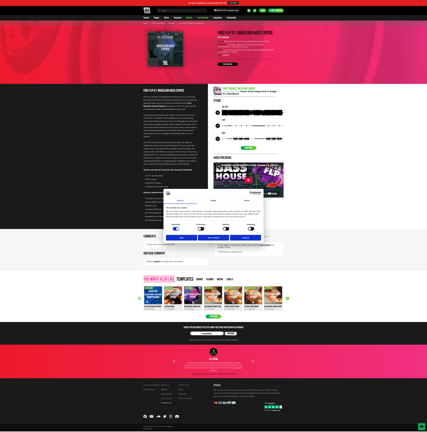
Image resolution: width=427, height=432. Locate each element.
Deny (182, 238)
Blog (180, 389)
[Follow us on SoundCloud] (158, 417)
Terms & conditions (151, 385)
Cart (249, 10)
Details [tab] (213, 200)
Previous (139, 298)
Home (145, 23)
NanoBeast (233, 94)
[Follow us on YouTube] (151, 417)
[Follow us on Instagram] (170, 417)
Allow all (245, 238)
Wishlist (254, 10)
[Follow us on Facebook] (145, 417)
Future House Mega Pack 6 (254, 91)
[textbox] (182, 11)
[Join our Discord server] (177, 417)
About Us (165, 385)
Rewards (182, 394)
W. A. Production (223, 37)
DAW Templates (158, 23)
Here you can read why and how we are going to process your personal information (213, 340)
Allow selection (214, 238)
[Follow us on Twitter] (164, 417)
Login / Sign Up (275, 10)
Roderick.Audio (185, 398)
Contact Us (166, 403)
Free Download (228, 64)
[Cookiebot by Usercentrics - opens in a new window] (251, 193)
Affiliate (164, 389)
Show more (214, 316)
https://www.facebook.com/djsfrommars (213, 374)
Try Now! (233, 3)
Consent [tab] (180, 200)
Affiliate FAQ (166, 394)
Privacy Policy (149, 389)
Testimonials (183, 385)
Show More (249, 148)
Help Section (166, 398)
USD (262, 10)
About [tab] (246, 200)
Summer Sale (232, 10)
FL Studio (171, 23)
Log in (157, 261)
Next (287, 298)
